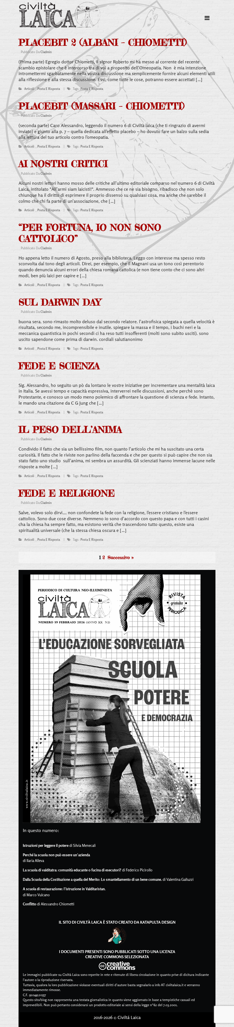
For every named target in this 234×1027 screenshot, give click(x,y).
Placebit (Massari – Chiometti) (101, 106)
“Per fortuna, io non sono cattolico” (90, 233)
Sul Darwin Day (60, 302)
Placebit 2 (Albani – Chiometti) (103, 42)
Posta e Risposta (91, 89)
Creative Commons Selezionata (117, 956)
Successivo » (121, 557)
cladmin (46, 52)
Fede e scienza (59, 365)
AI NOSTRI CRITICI (63, 163)
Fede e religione (67, 493)
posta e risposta (48, 89)
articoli (29, 89)
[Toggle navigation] (207, 18)
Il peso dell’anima (70, 429)
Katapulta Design (157, 922)
